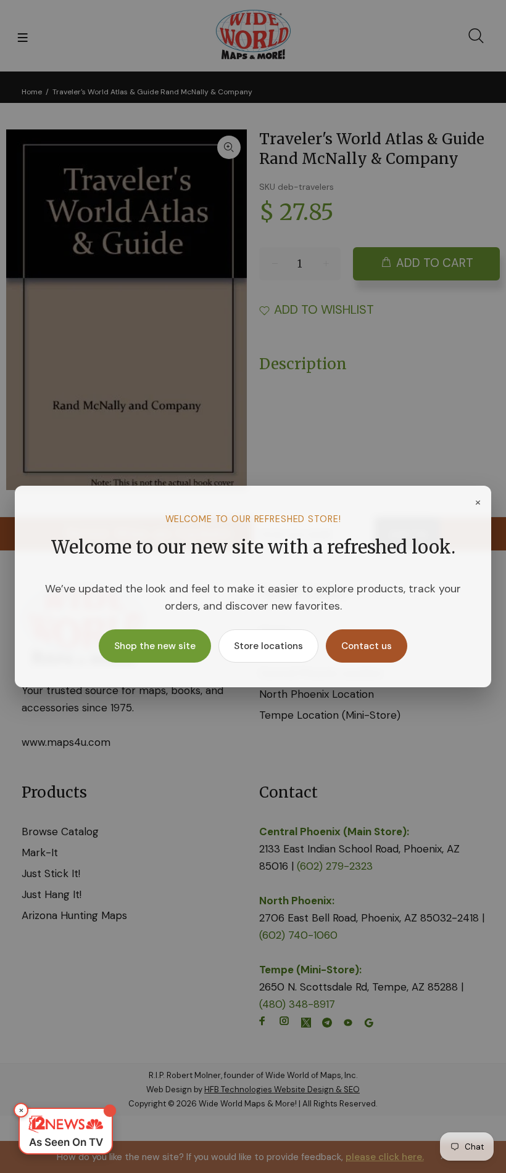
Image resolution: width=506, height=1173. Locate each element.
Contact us (366, 646)
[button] (66, 1131)
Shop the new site (155, 646)
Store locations (268, 646)
